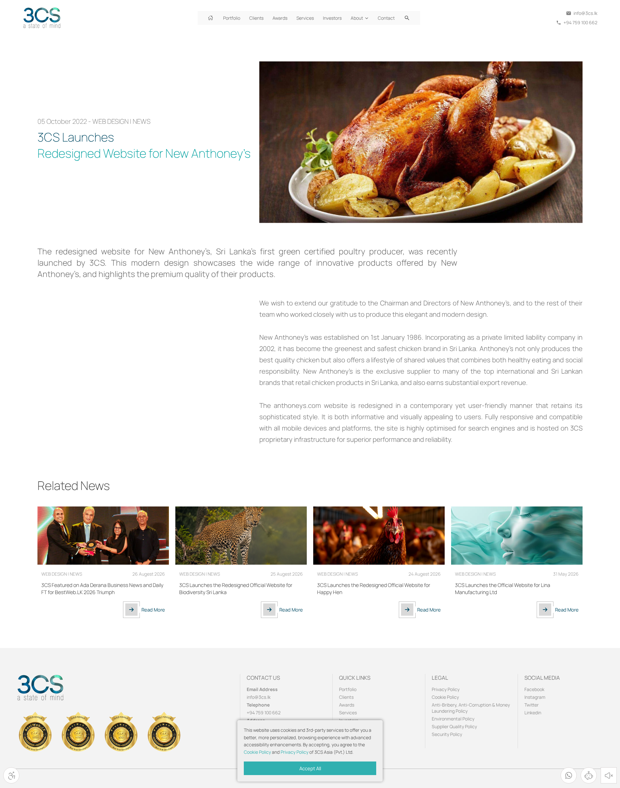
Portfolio (347, 689)
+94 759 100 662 (264, 712)
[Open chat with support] (589, 775)
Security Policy (447, 734)
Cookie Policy (257, 752)
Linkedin (532, 712)
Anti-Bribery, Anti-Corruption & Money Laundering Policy (471, 708)
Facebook (534, 689)
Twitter (531, 705)
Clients (346, 697)
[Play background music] (609, 775)
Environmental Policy (453, 719)
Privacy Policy (294, 752)
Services (348, 712)
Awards (346, 705)
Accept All (310, 768)
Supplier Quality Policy (454, 726)
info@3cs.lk (259, 697)
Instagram (534, 697)
